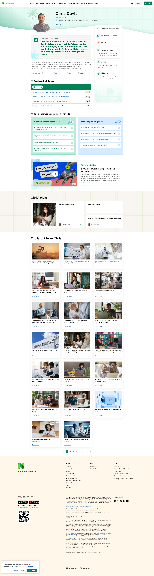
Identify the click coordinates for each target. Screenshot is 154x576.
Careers (68, 471)
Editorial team (70, 482)
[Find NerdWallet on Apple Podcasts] (124, 501)
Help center (93, 466)
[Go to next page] (90, 451)
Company (68, 466)
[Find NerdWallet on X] (115, 501)
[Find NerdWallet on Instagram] (121, 501)
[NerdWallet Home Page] (8, 3)
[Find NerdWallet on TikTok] (127, 501)
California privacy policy (121, 473)
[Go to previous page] (64, 451)
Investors (68, 489)
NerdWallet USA (73, 568)
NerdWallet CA (86, 568)
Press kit (68, 487)
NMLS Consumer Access (72, 506)
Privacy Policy (71, 534)
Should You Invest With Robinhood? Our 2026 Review (49, 101)
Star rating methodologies (73, 480)
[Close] (37, 562)
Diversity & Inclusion (72, 475)
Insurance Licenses (77, 514)
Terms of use (117, 466)
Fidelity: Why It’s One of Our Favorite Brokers (46, 106)
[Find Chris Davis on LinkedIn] (60, 24)
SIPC (95, 532)
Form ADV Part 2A (106, 533)
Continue (32, 570)
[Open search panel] (132, 3)
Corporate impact (71, 473)
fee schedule (75, 535)
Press (67, 485)
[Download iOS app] (23, 502)
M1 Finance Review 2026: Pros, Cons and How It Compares (51, 92)
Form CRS (99, 533)
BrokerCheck (88, 535)
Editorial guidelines (71, 478)
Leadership (69, 468)
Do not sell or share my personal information (123, 479)
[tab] (37, 87)
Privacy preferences (119, 475)
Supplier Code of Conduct (121, 468)
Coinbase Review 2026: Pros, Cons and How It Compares (50, 96)
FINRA (91, 532)
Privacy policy (118, 471)
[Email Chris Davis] (57, 24)
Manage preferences (18, 570)
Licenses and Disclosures (85, 506)
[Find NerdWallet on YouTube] (118, 501)
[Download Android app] (34, 502)
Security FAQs (94, 468)
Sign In (139, 3)
